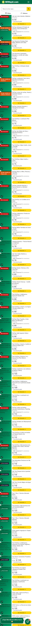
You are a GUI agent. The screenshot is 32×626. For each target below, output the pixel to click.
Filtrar (9, 13)
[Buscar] (29, 9)
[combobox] (14, 9)
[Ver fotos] (2, 24)
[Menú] (28, 2)
